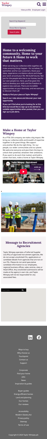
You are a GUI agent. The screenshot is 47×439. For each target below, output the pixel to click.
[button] (44, 4)
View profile (26, 10)
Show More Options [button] (17, 28)
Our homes (23, 401)
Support (23, 363)
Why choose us (23, 353)
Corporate (23, 370)
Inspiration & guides (23, 384)
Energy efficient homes (23, 394)
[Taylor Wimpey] (6, 4)
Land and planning (23, 397)
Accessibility (24, 411)
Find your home (23, 374)
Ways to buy (23, 349)
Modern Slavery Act (24, 415)
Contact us (23, 360)
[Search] (39, 4)
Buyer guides (23, 391)
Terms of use (23, 425)
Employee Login (38, 10)
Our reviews (23, 404)
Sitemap (23, 422)
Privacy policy (23, 418)
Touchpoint (23, 356)
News (23, 380)
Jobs (23, 377)
